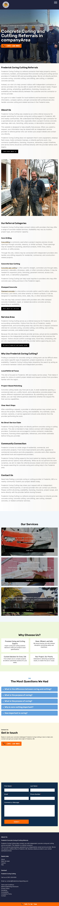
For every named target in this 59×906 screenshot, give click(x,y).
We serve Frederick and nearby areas (15, 345)
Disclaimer (4, 890)
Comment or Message (11, 802)
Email (6, 794)
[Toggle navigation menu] (55, 3)
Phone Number (35, 794)
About (3, 859)
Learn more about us (9, 151)
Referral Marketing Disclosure (9, 886)
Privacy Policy (5, 888)
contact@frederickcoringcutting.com (17, 881)
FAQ (2, 865)
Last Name (33, 786)
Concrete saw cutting (9, 268)
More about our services (11, 308)
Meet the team (5, 861)
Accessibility (5, 892)
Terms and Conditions (7, 884)
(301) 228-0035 (13, 46)
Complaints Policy (6, 894)
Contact (3, 896)
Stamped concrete (8, 291)
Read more (29, 550)
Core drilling (5, 242)
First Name (8, 786)
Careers (3, 863)
